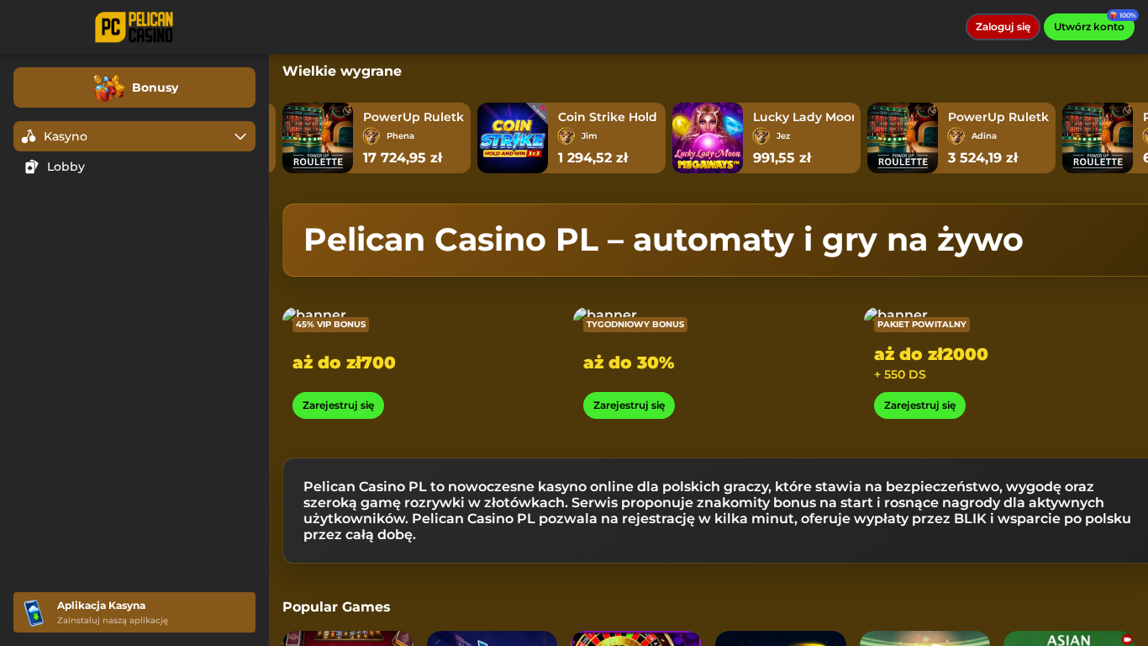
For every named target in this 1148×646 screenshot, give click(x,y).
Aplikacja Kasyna (101, 605)
